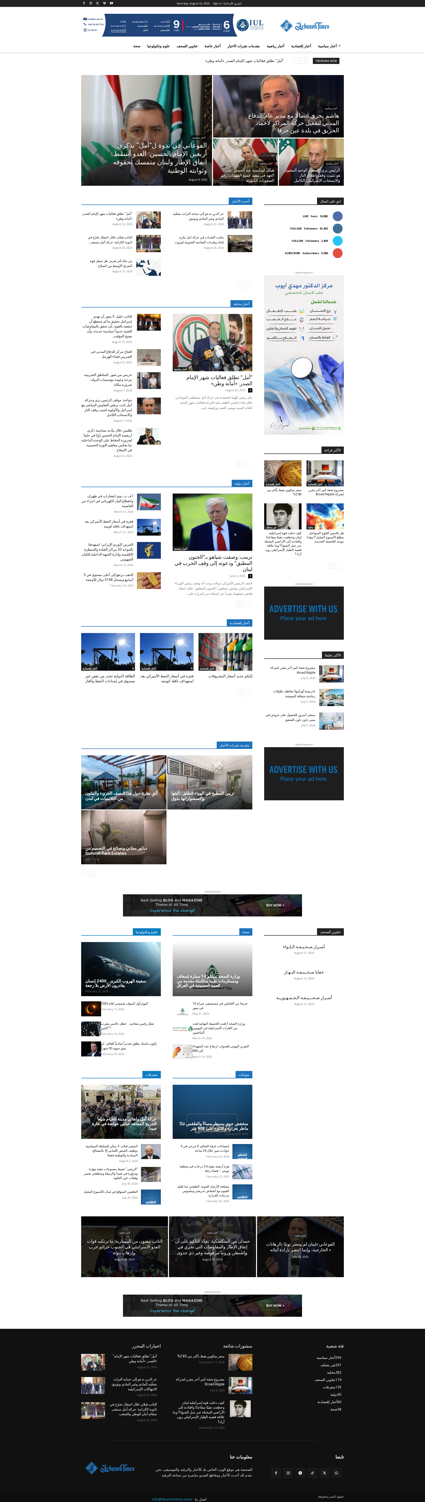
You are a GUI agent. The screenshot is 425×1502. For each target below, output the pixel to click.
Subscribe (292, 253)
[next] (297, 61)
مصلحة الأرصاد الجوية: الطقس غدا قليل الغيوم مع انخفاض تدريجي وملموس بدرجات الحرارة (203, 1191)
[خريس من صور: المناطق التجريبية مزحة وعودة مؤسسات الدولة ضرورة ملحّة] (149, 380)
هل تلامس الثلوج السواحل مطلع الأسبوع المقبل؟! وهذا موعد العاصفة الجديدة (325, 537)
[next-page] (240, 285)
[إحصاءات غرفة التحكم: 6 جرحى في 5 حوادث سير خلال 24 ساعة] (242, 1151)
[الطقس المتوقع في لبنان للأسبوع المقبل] (151, 1197)
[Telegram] (300, 1473)
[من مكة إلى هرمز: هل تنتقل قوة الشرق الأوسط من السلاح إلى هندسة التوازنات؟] (148, 267)
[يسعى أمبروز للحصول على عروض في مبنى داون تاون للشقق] (331, 721)
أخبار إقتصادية (90, 668)
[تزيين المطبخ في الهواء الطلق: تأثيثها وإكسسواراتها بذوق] (210, 782)
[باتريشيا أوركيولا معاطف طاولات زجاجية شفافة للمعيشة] (331, 697)
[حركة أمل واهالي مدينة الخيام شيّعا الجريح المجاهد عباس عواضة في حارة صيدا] (121, 1112)
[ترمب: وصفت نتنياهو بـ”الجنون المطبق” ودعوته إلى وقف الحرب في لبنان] (212, 522)
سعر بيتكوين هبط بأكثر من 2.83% (201, 1356)
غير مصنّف (271, 527)
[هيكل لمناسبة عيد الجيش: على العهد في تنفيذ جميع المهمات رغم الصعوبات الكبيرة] (245, 162)
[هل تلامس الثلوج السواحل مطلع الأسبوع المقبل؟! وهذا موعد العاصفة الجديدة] (325, 516)
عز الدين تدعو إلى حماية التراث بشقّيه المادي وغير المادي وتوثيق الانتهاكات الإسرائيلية (134, 1384)
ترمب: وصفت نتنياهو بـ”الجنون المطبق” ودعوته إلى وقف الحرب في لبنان (213, 563)
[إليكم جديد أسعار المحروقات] (225, 652)
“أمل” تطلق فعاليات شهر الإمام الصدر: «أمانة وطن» (244, 61)
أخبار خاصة (124, 1232)
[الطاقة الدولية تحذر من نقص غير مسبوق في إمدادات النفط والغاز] (108, 652)
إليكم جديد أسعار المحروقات (230, 676)
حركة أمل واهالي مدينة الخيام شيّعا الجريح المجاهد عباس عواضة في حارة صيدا (124, 1123)
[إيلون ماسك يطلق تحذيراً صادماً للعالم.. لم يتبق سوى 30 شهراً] (91, 1048)
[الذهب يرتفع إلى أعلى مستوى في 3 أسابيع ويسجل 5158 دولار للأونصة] (149, 580)
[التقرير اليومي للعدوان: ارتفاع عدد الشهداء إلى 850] (183, 1051)
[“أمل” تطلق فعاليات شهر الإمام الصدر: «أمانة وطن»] (148, 220)
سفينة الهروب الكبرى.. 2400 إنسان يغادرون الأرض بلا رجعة (115, 983)
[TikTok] (312, 1473)
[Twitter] (98, 3)
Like (305, 216)
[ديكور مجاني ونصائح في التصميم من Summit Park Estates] (124, 837)
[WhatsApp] (336, 1473)
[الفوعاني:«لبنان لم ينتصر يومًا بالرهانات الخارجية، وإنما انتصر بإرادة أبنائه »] (300, 1246)
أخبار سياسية (199, 137)
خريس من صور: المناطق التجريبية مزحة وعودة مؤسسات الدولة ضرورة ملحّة (108, 380)
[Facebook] (84, 3)
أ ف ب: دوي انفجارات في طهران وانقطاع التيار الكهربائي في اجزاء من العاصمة (107, 501)
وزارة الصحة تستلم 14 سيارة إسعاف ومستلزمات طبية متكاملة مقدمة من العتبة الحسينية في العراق (208, 981)
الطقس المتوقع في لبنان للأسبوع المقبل (111, 1191)
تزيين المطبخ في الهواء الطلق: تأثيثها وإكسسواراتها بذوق (202, 796)
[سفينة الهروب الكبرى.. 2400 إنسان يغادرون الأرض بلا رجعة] (121, 969)
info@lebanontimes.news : (173, 1499)
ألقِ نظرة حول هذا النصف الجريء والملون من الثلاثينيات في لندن (121, 796)
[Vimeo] (104, 3)
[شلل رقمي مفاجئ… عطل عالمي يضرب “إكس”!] (91, 1029)
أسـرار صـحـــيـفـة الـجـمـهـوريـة (304, 997)
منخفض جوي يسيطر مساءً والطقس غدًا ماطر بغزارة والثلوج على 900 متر (214, 1126)
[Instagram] (91, 3)
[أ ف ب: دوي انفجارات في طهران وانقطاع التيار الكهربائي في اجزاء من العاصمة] (149, 502)
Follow (296, 228)
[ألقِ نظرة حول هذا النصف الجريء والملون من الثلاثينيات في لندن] (124, 782)
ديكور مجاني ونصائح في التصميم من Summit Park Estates (116, 851)
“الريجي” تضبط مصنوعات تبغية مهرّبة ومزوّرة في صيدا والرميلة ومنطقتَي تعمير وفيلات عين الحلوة (111, 1173)
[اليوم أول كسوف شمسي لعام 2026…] (91, 1008)
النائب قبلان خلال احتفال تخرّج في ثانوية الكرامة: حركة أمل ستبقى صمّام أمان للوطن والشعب (133, 1409)
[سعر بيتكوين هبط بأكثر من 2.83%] (283, 473)
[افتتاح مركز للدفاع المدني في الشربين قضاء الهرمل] (149, 357)
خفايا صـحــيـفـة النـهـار (304, 972)
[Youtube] (111, 3)
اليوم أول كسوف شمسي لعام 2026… (125, 1003)
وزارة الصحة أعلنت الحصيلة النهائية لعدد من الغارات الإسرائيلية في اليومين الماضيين (219, 1028)
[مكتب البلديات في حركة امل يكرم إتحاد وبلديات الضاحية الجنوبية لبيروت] (240, 243)
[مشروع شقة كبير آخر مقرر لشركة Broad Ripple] (325, 473)
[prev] (304, 61)
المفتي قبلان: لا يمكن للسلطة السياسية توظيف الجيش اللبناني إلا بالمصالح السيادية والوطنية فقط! (112, 1150)
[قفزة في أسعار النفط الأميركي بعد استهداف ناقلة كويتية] (149, 527)
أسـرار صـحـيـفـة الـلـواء (304, 946)
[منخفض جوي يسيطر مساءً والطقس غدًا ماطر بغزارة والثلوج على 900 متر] (212, 1112)
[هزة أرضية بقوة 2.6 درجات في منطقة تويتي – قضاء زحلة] (242, 1171)
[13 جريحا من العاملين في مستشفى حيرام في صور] (183, 1008)
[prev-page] (247, 285)
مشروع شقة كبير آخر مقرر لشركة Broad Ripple (326, 492)
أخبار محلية (241, 304)
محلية (310, 527)
